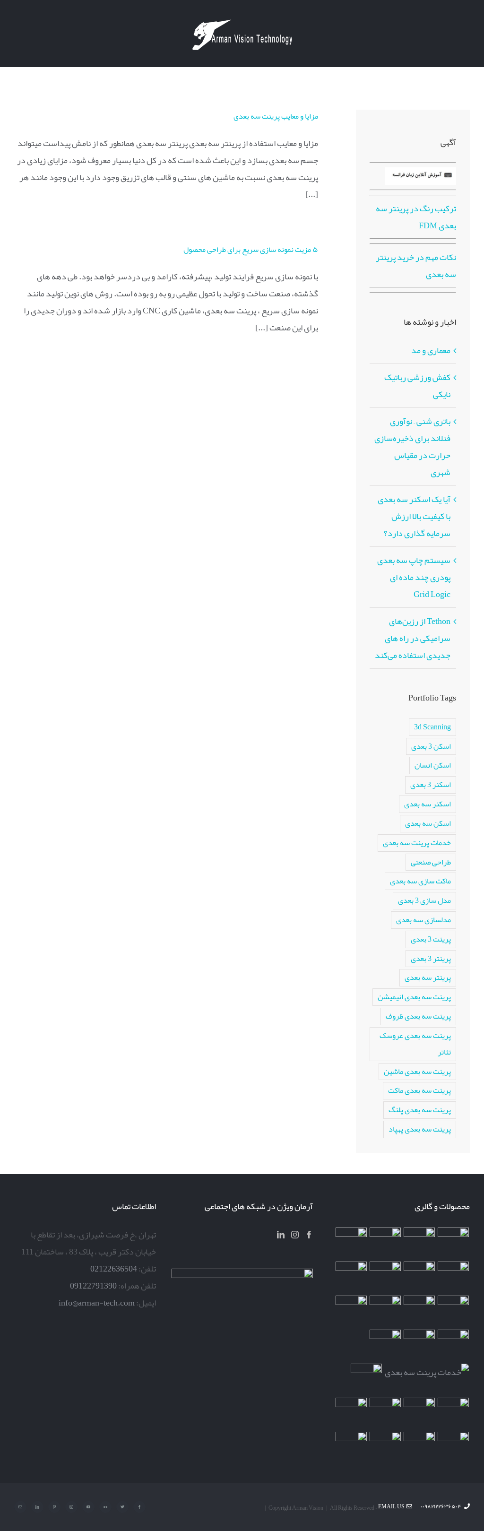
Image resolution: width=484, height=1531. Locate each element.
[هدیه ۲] (351, 1277)
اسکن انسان (433, 765)
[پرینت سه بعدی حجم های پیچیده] (385, 1243)
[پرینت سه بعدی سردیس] (453, 1277)
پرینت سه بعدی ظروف (418, 1016)
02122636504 (113, 1268)
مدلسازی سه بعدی (423, 919)
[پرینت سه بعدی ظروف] (351, 1311)
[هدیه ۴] (385, 1277)
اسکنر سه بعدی (427, 804)
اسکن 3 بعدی (431, 746)
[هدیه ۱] (453, 1311)
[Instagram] (295, 1234)
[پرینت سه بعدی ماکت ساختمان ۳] (419, 1345)
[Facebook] (309, 1234)
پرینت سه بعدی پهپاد (420, 1129)
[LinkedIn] (281, 1234)
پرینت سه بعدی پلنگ (420, 1109)
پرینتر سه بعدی (428, 977)
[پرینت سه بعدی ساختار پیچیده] (453, 1345)
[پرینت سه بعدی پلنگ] (385, 1345)
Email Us (392, 1506)
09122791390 (93, 1285)
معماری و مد (430, 350)
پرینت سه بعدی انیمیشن (414, 996)
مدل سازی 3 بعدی (424, 900)
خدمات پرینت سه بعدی (417, 842)
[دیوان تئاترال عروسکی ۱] (419, 1413)
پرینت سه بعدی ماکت (419, 1090)
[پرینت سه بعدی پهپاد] (385, 1413)
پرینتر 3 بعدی (431, 958)
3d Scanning (432, 727)
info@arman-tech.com (97, 1302)
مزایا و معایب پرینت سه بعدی (275, 116)
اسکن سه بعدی (428, 823)
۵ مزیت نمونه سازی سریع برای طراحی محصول (250, 249)
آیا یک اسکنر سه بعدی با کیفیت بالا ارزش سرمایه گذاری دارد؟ (414, 516)
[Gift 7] (419, 1243)
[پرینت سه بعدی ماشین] (419, 1447)
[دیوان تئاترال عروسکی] (453, 1413)
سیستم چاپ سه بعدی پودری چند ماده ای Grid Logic (413, 577)
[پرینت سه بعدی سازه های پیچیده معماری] (351, 1243)
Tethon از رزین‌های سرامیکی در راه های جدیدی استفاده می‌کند (412, 638)
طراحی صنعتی (431, 862)
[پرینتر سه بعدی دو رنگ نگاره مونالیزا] (419, 1277)
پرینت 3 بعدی (431, 939)
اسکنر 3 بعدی (430, 784)
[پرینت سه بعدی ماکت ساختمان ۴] (385, 1311)
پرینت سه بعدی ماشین (417, 1071)
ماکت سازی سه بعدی (420, 881)
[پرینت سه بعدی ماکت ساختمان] (366, 1379)
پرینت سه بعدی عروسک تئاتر (415, 1044)
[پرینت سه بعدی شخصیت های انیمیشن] (419, 1311)
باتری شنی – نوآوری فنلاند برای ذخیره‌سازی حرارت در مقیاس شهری (412, 447)
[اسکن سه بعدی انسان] (453, 1243)
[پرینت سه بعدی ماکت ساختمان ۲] (427, 1372)
